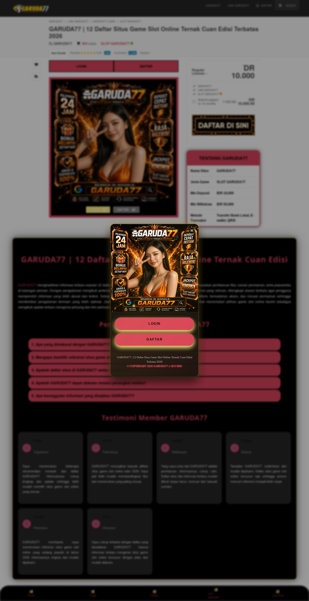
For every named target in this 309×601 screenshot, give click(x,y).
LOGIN (154, 323)
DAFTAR (154, 339)
